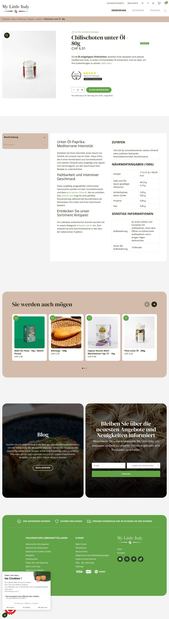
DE (153, 3)
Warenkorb (81, 548)
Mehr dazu (107, 63)
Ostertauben (32, 559)
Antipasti (30, 19)
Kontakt (121, 553)
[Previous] (147, 304)
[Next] (154, 304)
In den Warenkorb (99, 90)
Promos (155, 10)
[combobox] (143, 465)
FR (142, 3)
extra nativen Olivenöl (76, 193)
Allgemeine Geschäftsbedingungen (92, 555)
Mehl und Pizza (33, 567)
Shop (13, 19)
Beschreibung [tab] (11, 137)
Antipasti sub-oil (84, 226)
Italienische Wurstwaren (37, 544)
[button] (7, 35)
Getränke (138, 10)
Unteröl (39, 19)
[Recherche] (165, 11)
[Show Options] (158, 465)
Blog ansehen (43, 468)
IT (148, 3)
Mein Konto (133, 3)
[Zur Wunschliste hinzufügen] (16, 318)
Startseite (6, 19)
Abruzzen (144, 43)
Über (119, 549)
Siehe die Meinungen (93, 79)
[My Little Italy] (15, 13)
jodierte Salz (67, 196)
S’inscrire (126, 474)
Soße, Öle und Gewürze (37, 563)
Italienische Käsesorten (37, 548)
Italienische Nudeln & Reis (38, 552)
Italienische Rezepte (115, 3)
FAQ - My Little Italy (85, 563)
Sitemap (79, 567)
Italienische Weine (34, 570)
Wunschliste (159, 3)
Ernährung (119, 10)
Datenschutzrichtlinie (86, 559)
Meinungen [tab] (9, 145)
